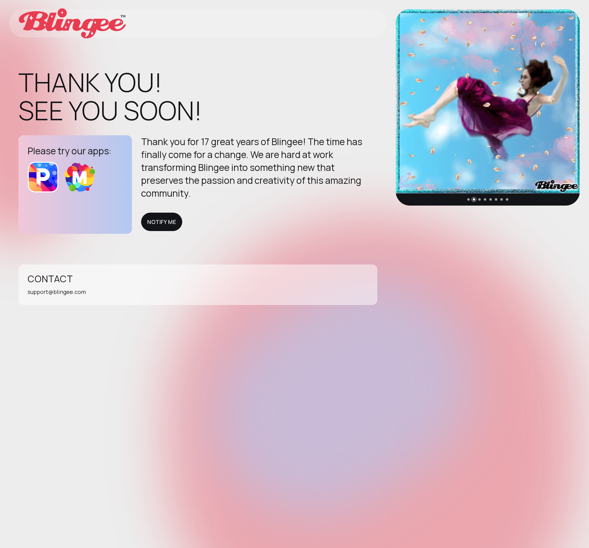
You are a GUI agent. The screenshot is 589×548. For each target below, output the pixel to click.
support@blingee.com (57, 291)
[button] (468, 199)
